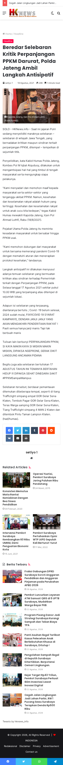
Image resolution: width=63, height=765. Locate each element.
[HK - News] (23, 13)
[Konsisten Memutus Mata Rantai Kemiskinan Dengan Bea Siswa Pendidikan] (16, 480)
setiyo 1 (9, 83)
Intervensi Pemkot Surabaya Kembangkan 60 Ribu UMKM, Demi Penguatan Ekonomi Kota (16, 541)
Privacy (37, 746)
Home (8, 33)
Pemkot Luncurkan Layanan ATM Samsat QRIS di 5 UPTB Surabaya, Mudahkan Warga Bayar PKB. (42, 600)
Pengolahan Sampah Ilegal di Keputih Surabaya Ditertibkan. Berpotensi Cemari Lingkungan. (41, 660)
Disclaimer (24, 746)
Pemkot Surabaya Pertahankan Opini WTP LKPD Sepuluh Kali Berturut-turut (45, 538)
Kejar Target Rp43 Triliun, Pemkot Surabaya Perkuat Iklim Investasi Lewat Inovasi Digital (41, 680)
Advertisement (51, 746)
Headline (18, 33)
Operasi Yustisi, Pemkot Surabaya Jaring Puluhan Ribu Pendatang (45, 479)
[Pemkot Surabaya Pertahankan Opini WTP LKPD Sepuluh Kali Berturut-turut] (46, 522)
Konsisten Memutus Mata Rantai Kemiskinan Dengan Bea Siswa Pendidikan (15, 497)
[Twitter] (17, 430)
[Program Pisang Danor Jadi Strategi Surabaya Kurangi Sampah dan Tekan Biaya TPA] (12, 620)
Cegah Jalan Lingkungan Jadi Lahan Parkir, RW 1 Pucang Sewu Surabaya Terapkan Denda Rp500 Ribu (40, 701)
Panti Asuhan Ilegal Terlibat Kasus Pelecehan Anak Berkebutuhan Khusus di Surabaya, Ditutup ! (42, 640)
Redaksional (10, 746)
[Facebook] (9, 430)
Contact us (31, 751)
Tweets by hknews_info (16, 721)
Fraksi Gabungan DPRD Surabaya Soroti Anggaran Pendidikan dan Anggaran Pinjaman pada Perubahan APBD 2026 (41, 578)
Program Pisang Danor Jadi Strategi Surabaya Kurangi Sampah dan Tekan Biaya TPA (42, 620)
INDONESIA (31, 740)
